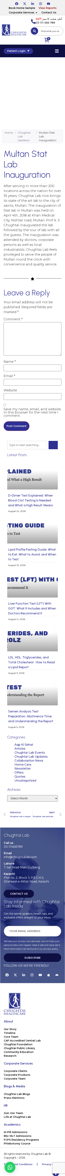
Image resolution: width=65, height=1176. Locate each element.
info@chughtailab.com (20, 857)
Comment (13, 319)
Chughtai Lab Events (29, 752)
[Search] (34, 31)
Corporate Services (21, 12)
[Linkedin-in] (32, 3)
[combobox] (46, 31)
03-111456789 (13, 846)
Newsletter (22, 768)
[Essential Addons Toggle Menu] (56, 50)
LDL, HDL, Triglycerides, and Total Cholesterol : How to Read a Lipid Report (31, 662)
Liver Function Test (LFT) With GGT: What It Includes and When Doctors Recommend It (32, 608)
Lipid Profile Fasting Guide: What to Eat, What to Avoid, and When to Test (32, 554)
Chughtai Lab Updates (24, 136)
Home (9, 132)
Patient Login (16, 51)
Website (10, 390)
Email (9, 376)
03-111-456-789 (45, 22)
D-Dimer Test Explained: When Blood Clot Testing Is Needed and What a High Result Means (30, 500)
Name (10, 361)
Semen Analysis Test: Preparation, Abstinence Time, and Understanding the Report (30, 716)
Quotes (19, 776)
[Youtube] (48, 3)
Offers (19, 772)
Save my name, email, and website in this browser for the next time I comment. (32, 412)
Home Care (22, 764)
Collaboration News (28, 760)
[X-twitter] (24, 3)
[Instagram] (40, 3)
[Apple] (48, 974)
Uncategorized (25, 780)
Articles (19, 748)
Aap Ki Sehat (23, 744)
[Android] (57, 974)
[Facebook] (17, 3)
